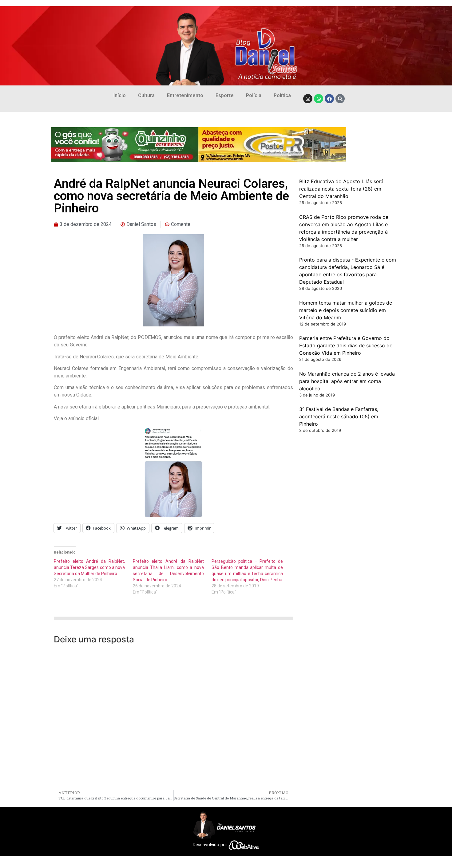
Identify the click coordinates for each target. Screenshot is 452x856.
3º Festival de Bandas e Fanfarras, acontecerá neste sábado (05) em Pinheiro (338, 416)
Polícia (253, 95)
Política (282, 95)
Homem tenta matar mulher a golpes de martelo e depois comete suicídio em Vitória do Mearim (345, 310)
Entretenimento (185, 95)
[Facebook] (329, 98)
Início (119, 95)
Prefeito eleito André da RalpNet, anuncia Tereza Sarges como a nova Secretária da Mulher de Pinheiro (89, 567)
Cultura (146, 95)
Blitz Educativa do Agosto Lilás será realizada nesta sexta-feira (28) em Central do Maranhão (341, 188)
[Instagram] (307, 98)
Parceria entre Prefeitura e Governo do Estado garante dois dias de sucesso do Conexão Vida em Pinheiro (346, 345)
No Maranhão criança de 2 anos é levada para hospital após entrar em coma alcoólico (347, 381)
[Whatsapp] (318, 98)
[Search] (340, 98)
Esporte (225, 95)
